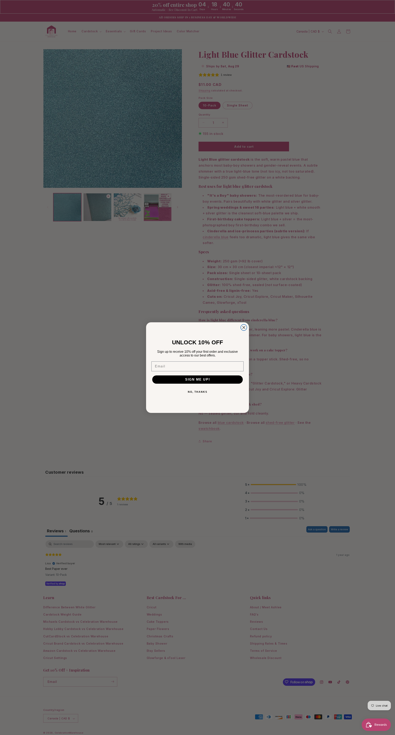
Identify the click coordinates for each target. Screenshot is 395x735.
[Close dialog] (244, 327)
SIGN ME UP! (197, 379)
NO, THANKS (197, 391)
